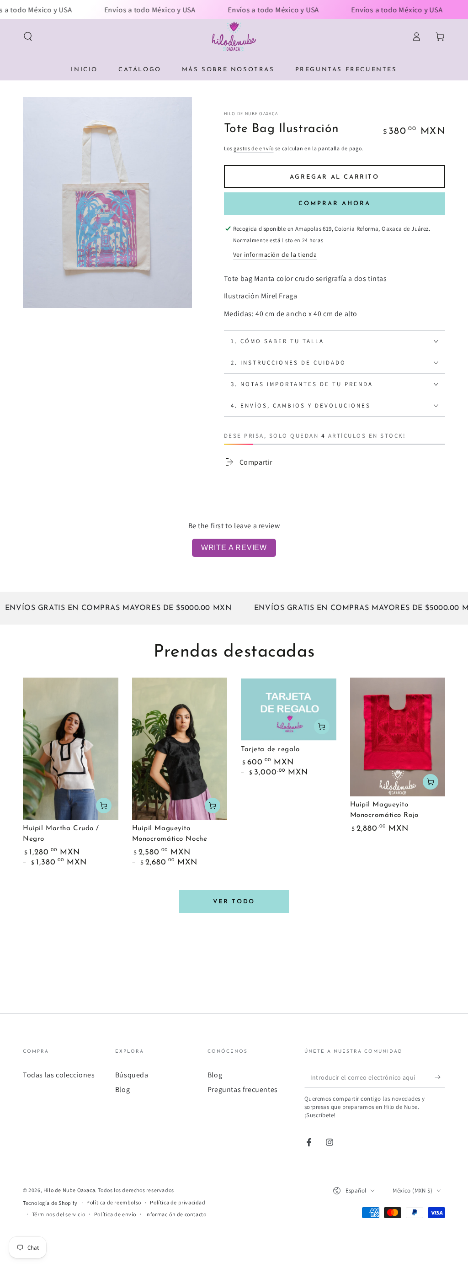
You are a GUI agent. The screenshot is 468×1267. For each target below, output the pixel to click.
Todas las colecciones (59, 1075)
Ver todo (234, 902)
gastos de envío (254, 148)
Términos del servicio (58, 1214)
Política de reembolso (113, 1202)
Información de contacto (176, 1214)
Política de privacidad (177, 1202)
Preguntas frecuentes (242, 1089)
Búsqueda (132, 1075)
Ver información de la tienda (275, 254)
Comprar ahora (334, 204)
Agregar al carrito (334, 177)
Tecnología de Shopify (50, 1202)
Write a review (234, 547)
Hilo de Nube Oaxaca (251, 114)
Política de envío (115, 1214)
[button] (28, 37)
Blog (122, 1089)
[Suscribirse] (440, 1077)
